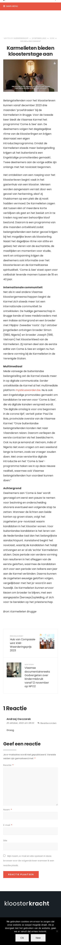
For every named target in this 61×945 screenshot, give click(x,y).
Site (5, 840)
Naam (7, 809)
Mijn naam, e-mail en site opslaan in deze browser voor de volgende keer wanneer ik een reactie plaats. (28, 860)
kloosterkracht (21, 38)
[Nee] (57, 931)
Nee (38, 938)
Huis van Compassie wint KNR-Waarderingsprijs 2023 (22, 643)
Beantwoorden (48, 723)
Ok (22, 938)
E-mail (7, 825)
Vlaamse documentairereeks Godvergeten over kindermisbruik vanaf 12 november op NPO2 (37, 675)
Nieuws (23, 41)
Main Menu (12, 6)
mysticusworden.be (28, 390)
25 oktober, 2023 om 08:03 (20, 723)
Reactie (8, 765)
